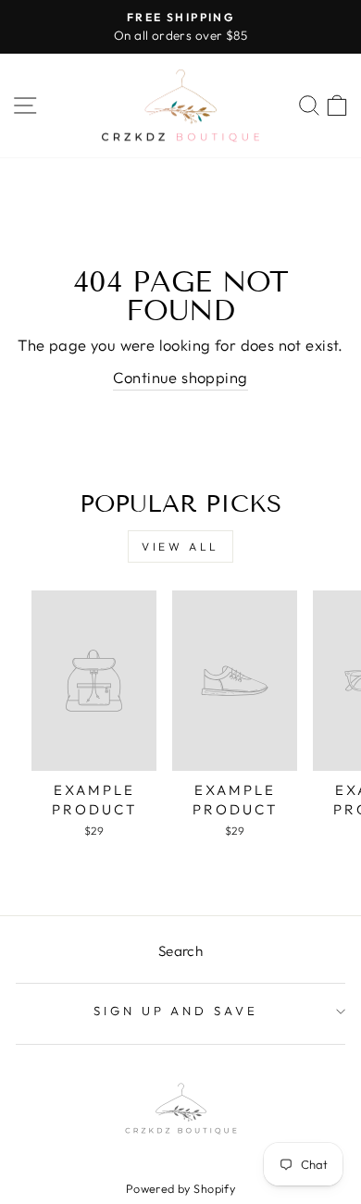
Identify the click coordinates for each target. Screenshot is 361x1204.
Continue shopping (180, 377)
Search (180, 951)
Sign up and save (176, 1010)
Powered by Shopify (180, 1188)
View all (180, 546)
